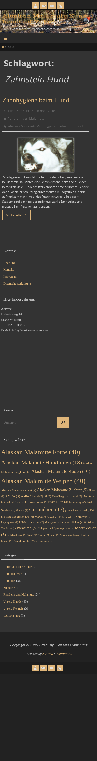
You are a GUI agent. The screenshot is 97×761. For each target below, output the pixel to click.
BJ (47, 493)
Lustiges (36, 519)
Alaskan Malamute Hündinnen (41, 459)
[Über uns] (35, 5)
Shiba (43, 532)
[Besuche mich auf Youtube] (52, 5)
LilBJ (23, 519)
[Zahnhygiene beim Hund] (45, 152)
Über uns (9, 259)
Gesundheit (46, 506)
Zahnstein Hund (70, 123)
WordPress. (64, 651)
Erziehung (77, 498)
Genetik (22, 507)
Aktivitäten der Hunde (17, 563)
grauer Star (73, 507)
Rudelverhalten (16, 532)
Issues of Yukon (17, 513)
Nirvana (47, 651)
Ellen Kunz (16, 110)
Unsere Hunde (12, 598)
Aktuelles (9, 577)
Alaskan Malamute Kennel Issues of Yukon (47, 19)
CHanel (75, 493)
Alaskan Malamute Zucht (18, 487)
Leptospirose (9, 519)
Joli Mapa (38, 513)
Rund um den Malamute (25, 117)
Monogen (52, 519)
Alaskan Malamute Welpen (43, 477)
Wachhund (21, 537)
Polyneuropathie (62, 525)
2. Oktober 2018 (43, 110)
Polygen (44, 525)
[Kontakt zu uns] (43, 5)
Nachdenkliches (71, 519)
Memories (9, 584)
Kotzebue (83, 513)
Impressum (10, 273)
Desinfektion (14, 499)
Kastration (54, 514)
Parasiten (27, 525)
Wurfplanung (11, 612)
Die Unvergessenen (35, 499)
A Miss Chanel (32, 493)
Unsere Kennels (13, 605)
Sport (54, 532)
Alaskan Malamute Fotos (40, 448)
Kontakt (8, 266)
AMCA (12, 493)
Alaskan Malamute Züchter (62, 486)
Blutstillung (60, 493)
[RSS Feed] (60, 5)
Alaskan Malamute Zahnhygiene (32, 123)
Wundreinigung (41, 538)
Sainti (32, 532)
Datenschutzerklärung (17, 280)
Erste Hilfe (58, 498)
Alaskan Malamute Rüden (60, 468)
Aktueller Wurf (13, 570)
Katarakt (68, 514)
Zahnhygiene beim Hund (35, 100)
